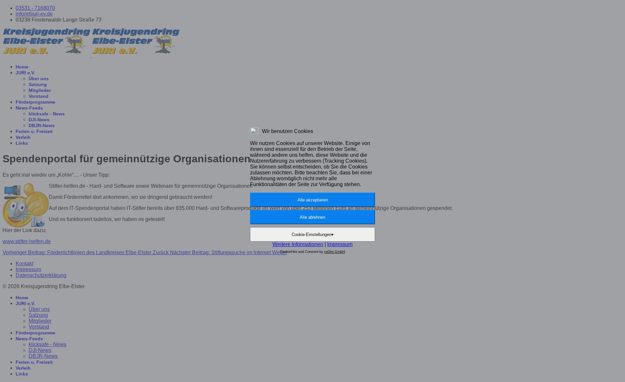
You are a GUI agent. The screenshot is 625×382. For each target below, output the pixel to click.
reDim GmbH (334, 252)
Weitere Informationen (297, 244)
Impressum (340, 244)
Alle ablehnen (312, 217)
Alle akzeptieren (313, 200)
